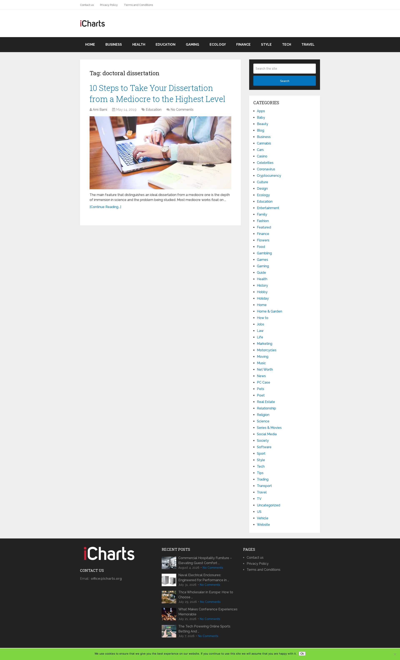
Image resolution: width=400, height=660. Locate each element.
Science (263, 421)
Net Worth (265, 369)
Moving (262, 357)
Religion (263, 415)
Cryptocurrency (269, 176)
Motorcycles (266, 350)
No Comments (182, 110)
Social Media (267, 434)
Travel (308, 44)
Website (263, 525)
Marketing (264, 344)
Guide (261, 273)
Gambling (264, 253)
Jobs (260, 324)
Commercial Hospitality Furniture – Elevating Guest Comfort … (205, 560)
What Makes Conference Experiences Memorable (208, 611)
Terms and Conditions (138, 4)
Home (90, 44)
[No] (395, 654)
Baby (261, 117)
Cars (260, 150)
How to (262, 318)
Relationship (266, 408)
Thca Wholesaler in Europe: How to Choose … (205, 594)
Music (261, 363)
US (259, 512)
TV (259, 499)
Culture (262, 182)
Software (264, 447)
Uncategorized (268, 505)
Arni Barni (100, 110)
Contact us (87, 4)
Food (261, 247)
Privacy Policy (109, 4)
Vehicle (262, 518)
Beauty (262, 124)
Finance (243, 44)
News (261, 376)
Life (260, 337)
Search (284, 81)
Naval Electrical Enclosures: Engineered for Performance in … (203, 577)
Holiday (263, 298)
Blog (260, 130)
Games (262, 260)
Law (260, 331)
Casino (262, 156)
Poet (261, 395)
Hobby (262, 292)
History (262, 285)
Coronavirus (266, 169)
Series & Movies (269, 428)
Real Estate (266, 402)
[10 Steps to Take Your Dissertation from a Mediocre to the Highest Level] (160, 152)
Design (262, 189)
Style (266, 44)
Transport (264, 486)
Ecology (218, 44)
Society (263, 441)
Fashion (263, 221)
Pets (260, 389)
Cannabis (264, 143)
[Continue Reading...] (105, 207)
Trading (263, 479)
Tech (286, 44)
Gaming (192, 44)
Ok (302, 653)
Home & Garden (269, 311)
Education (165, 44)
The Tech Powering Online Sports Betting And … (204, 628)
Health (138, 44)
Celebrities (265, 163)
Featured (264, 227)
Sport (261, 453)
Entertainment (268, 208)
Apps (261, 111)
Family (262, 214)
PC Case (263, 382)
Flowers (263, 240)
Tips (260, 473)
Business (113, 44)
